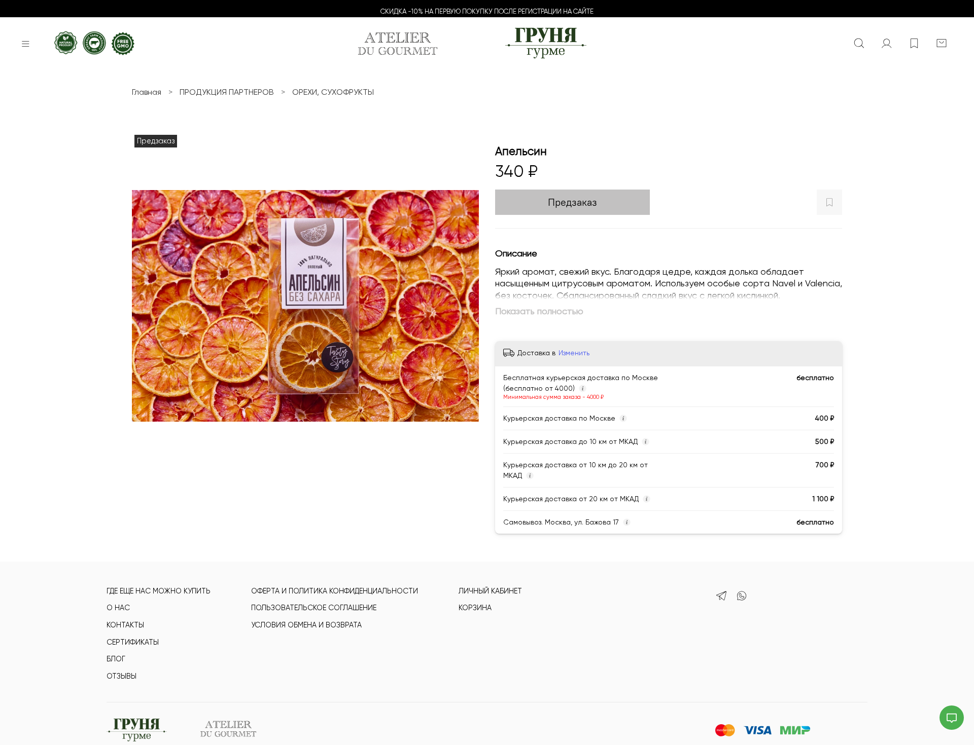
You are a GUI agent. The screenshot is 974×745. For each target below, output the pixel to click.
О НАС (118, 608)
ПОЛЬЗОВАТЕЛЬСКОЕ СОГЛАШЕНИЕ (313, 608)
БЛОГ (116, 659)
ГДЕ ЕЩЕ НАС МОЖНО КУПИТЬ (159, 591)
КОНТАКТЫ (125, 625)
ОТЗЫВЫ (121, 676)
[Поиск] (859, 43)
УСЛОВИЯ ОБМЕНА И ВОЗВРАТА (306, 625)
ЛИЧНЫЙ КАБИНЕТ (490, 591)
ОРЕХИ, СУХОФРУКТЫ (333, 92)
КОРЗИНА (475, 608)
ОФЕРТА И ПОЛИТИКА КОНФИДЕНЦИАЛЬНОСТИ (334, 591)
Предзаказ (572, 202)
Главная (146, 92)
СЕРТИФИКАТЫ (133, 642)
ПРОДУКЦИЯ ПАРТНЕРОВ (227, 92)
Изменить (574, 353)
